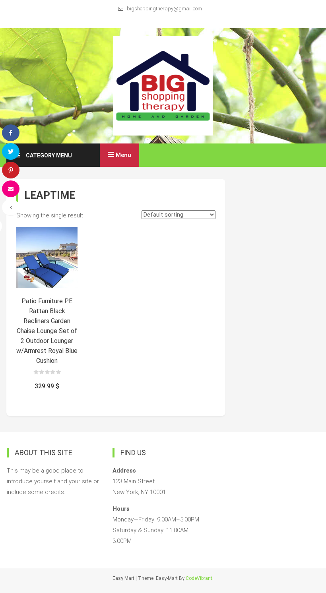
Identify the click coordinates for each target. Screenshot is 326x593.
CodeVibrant (199, 578)
